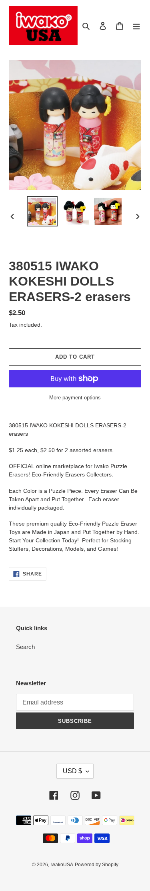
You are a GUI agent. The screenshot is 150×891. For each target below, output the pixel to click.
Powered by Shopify (96, 864)
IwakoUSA (61, 864)
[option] (42, 211)
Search (25, 646)
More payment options (75, 398)
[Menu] (136, 25)
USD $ (72, 771)
